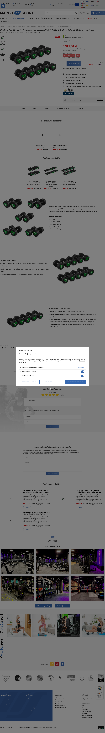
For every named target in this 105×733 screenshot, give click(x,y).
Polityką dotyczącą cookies (56, 359)
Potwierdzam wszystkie (75, 382)
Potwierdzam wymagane (52, 382)
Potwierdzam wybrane (29, 382)
